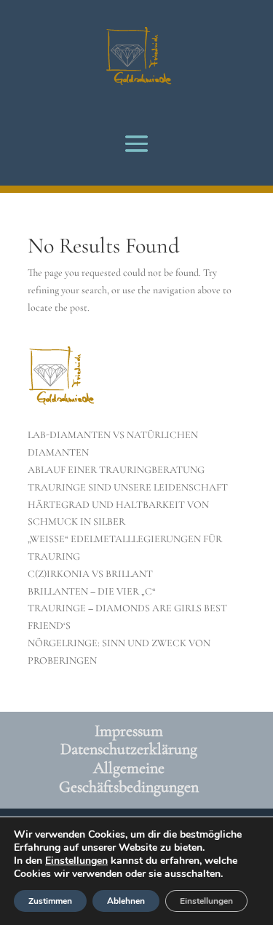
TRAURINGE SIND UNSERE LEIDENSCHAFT (128, 487)
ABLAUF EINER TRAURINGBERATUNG (116, 470)
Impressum (129, 730)
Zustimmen (50, 901)
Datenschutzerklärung (128, 748)
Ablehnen (126, 901)
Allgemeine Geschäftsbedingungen (129, 777)
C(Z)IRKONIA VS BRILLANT (90, 574)
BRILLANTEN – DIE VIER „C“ (92, 591)
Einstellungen (76, 861)
